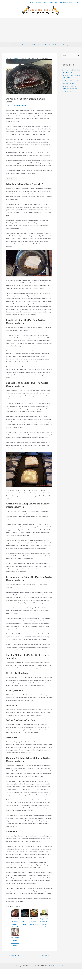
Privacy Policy (53, 2)
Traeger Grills (42, 45)
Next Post (45, 955)
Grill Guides (24, 45)
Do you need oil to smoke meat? (24, 921)
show (14, 179)
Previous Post (14, 955)
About (31, 2)
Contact (76, 2)
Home (16, 45)
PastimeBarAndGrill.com (58, 966)
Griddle (33, 45)
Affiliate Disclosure (66, 2)
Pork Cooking (63, 45)
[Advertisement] (41, 30)
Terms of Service (41, 2)
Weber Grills (53, 45)
